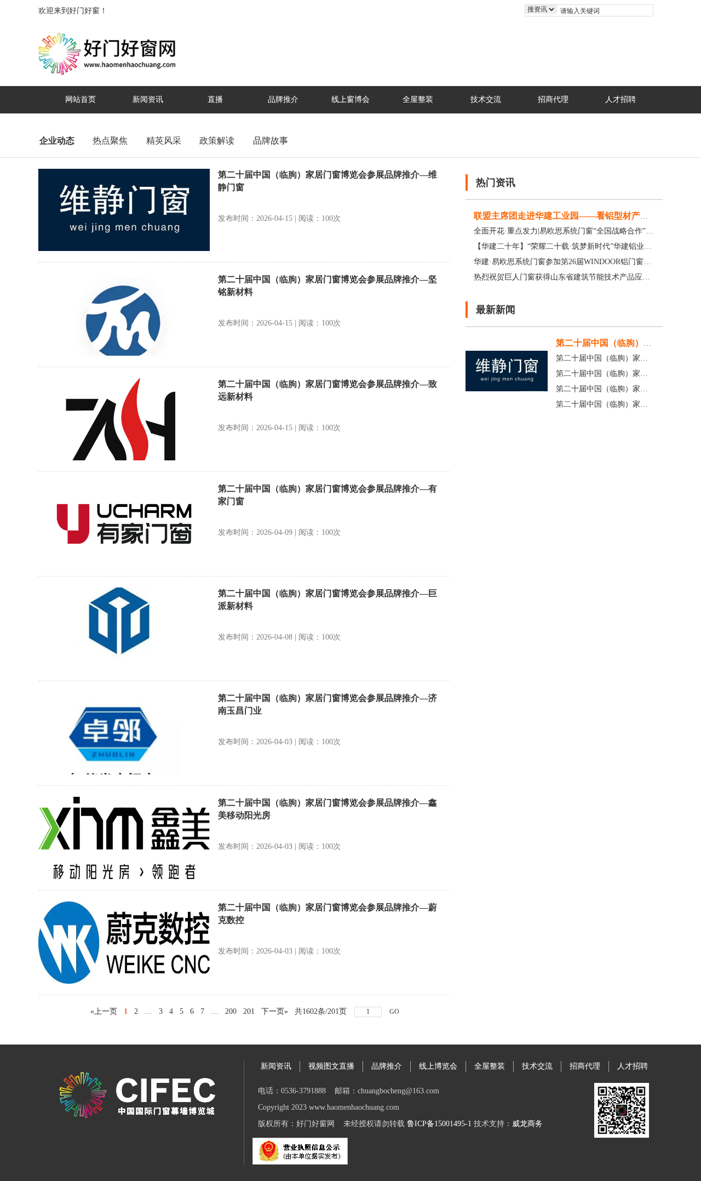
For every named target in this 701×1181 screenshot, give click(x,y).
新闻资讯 (148, 99)
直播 (215, 99)
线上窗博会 (350, 99)
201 (249, 1011)
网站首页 (80, 99)
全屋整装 (418, 99)
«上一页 (103, 1011)
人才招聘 (620, 99)
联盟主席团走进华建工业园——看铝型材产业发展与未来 (583, 215)
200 (231, 1011)
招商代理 (553, 99)
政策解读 (216, 140)
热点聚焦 (110, 140)
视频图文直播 (331, 1066)
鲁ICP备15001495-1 (439, 1124)
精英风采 (163, 140)
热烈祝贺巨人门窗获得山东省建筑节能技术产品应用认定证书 (577, 277)
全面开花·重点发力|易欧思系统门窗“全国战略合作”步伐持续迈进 (583, 231)
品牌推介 (283, 99)
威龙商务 (527, 1124)
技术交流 (485, 99)
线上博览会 (438, 1066)
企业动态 (56, 140)
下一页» (274, 1011)
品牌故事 (270, 140)
